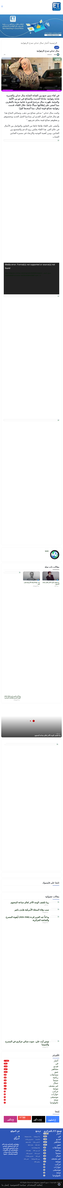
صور (56, 1072)
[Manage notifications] (59, 1184)
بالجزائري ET (29, 1156)
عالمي (26, 1159)
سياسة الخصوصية (18, 1185)
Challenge (37, 1136)
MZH (55, 54)
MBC (37, 1145)
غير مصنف (53, 1086)
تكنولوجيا (54, 1103)
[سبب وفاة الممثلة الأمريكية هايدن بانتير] (31, 576)
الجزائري (29, 1153)
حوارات (54, 1094)
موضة (55, 1089)
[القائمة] (2, 7)
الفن (38, 1156)
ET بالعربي (36, 1142)
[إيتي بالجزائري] (56, 6)
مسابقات (54, 1075)
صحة (56, 1100)
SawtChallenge (36, 1147)
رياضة (55, 1078)
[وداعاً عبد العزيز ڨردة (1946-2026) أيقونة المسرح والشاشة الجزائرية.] (12, 633)
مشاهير (54, 1069)
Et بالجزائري (29, 1139)
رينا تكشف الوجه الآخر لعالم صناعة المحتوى (48, 735)
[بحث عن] (5, 7)
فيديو (56, 1066)
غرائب (55, 1092)
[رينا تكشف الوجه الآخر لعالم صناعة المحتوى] (50, 576)
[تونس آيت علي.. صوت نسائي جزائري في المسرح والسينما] (54, 1043)
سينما (55, 1080)
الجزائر (37, 1153)
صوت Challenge (35, 1159)
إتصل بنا (5, 1185)
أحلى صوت (36, 1150)
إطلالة (28, 1150)
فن (56, 1064)
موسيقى (54, 1097)
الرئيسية (54, 43)
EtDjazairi (28, 1136)
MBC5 (30, 1145)
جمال (55, 1083)
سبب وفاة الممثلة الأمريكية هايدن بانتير (31, 910)
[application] (31, 278)
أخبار (46, 43)
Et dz (38, 1139)
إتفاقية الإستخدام (34, 1185)
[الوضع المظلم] (8, 7)
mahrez (28, 1142)
